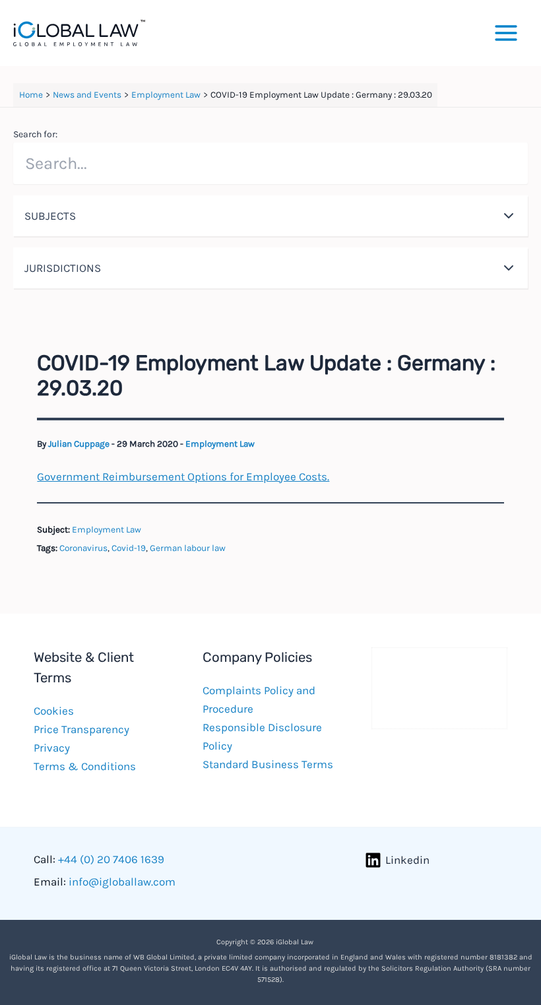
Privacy (52, 747)
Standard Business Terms (268, 764)
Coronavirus (83, 548)
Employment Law (220, 444)
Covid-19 (128, 548)
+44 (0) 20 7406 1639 (111, 859)
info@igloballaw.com (122, 881)
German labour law (188, 548)
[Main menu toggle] (506, 33)
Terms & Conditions (85, 766)
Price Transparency (81, 729)
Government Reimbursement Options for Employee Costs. (183, 476)
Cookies (54, 710)
